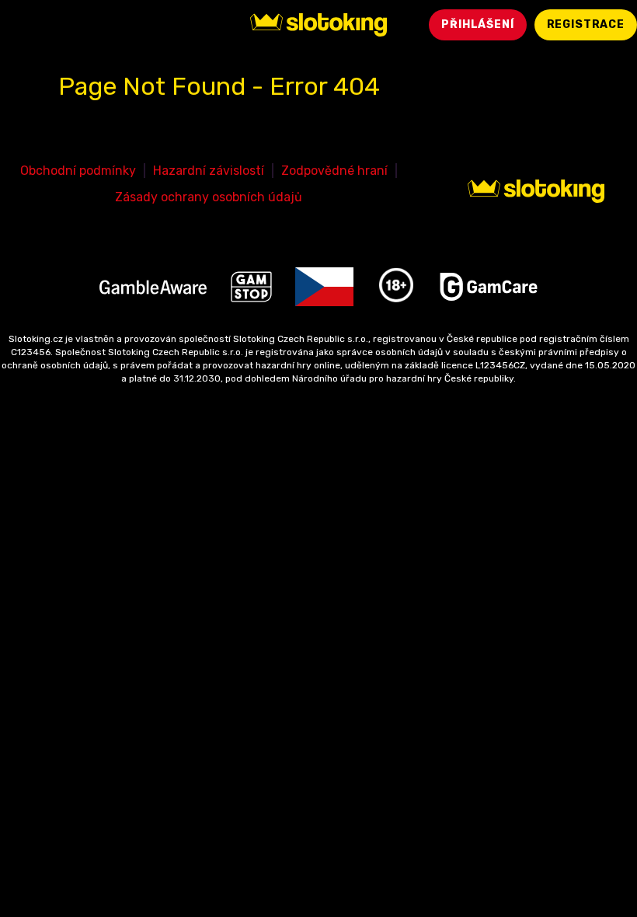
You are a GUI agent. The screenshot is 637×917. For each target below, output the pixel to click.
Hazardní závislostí (208, 170)
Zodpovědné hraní (334, 170)
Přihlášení (477, 24)
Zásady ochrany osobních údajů (208, 197)
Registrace (586, 24)
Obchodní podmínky (78, 170)
